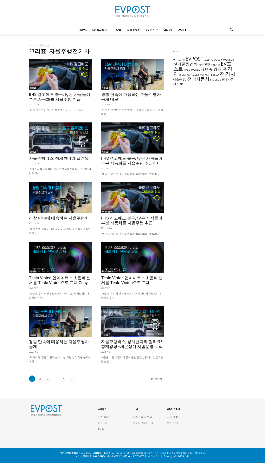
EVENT (182, 30)
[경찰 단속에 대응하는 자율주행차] (60, 197)
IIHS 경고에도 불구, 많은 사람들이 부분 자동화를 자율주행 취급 (59, 97)
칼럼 (118, 30)
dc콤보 (216, 64)
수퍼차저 (205, 74)
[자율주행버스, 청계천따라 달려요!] (60, 137)
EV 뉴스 (102, 429)
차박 (201, 64)
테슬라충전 (185, 74)
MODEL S (215, 79)
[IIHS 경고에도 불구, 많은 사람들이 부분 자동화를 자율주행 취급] (60, 74)
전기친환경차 (185, 64)
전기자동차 (198, 79)
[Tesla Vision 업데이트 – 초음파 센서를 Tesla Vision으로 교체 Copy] (60, 257)
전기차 (228, 73)
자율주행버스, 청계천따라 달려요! (59, 158)
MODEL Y (196, 69)
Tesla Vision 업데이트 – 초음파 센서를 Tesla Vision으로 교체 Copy (60, 280)
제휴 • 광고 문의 (142, 417)
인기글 (33, 88)
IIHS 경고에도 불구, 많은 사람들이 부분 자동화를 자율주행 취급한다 (131, 161)
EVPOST (195, 58)
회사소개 (172, 423)
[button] (231, 30)
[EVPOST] (132, 13)
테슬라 (177, 79)
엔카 (208, 64)
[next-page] (72, 378)
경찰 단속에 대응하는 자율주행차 (59, 218)
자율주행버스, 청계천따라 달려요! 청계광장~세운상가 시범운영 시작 (132, 344)
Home (83, 30)
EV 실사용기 (99, 30)
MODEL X (216, 59)
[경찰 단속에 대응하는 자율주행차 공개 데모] (132, 74)
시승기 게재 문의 (142, 423)
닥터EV (167, 30)
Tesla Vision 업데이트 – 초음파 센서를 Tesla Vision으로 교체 (132, 280)
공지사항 (172, 417)
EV (184, 79)
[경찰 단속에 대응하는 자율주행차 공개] (60, 321)
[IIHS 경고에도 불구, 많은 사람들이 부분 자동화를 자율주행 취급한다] (132, 137)
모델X (180, 84)
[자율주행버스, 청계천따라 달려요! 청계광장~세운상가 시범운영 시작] (132, 321)
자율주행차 (133, 30)
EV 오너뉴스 (107, 211)
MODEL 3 (228, 59)
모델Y (207, 59)
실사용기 (103, 417)
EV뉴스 (150, 30)
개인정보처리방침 (69, 452)
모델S (187, 69)
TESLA (214, 74)
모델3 (195, 74)
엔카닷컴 (210, 69)
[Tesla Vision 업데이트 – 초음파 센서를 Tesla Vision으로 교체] (132, 257)
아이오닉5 (179, 59)
